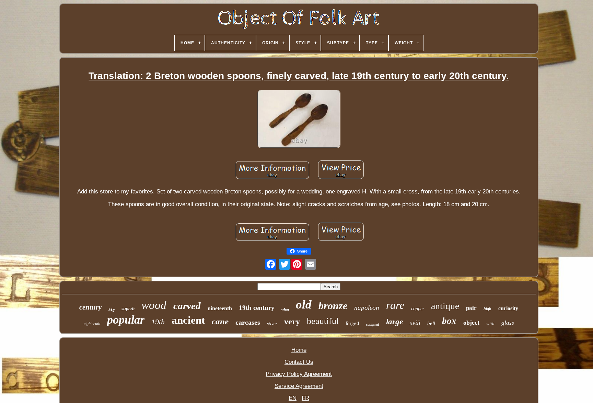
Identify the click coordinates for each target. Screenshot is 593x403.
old (304, 304)
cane (220, 321)
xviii (415, 322)
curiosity (508, 308)
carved (187, 305)
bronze (332, 305)
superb (128, 308)
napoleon (366, 307)
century (90, 307)
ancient (188, 320)
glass (507, 323)
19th (158, 321)
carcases (247, 322)
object (471, 322)
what (285, 309)
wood (153, 305)
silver (272, 323)
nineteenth (220, 308)
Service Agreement (299, 386)
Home (298, 350)
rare (395, 305)
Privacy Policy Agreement (299, 374)
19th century (257, 307)
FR (305, 398)
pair (471, 308)
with (490, 323)
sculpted (372, 324)
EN (292, 398)
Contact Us (298, 362)
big (111, 310)
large (394, 321)
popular (125, 319)
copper (417, 308)
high (487, 308)
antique (445, 306)
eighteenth (92, 323)
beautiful (323, 321)
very (292, 321)
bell (431, 323)
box (449, 321)
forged (352, 323)
